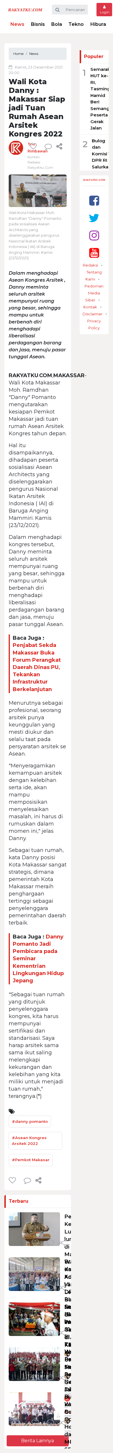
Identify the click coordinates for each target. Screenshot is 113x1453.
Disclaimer (93, 314)
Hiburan (99, 24)
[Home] (25, 9)
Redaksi (90, 265)
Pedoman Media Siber (94, 293)
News (17, 24)
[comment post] (48, 146)
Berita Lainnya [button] (37, 1440)
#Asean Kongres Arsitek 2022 (29, 1140)
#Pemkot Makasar (31, 1159)
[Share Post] (59, 146)
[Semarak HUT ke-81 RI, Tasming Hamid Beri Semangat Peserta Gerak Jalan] (34, 1319)
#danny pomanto (30, 1121)
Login (104, 12)
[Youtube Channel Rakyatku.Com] (94, 253)
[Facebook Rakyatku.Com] (94, 200)
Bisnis (38, 24)
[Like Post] (34, 146)
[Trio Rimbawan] (16, 147)
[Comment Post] (50, 1243)
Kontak (90, 307)
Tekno (76, 24)
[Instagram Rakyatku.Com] (94, 235)
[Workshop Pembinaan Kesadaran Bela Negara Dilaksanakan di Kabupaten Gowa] (34, 1364)
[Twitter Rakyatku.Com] (94, 218)
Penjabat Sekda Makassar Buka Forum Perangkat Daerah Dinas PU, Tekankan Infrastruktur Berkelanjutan (37, 667)
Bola (56, 24)
